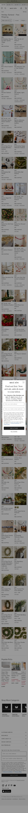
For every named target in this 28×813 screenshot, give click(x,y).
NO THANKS (14, 431)
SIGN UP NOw (14, 428)
